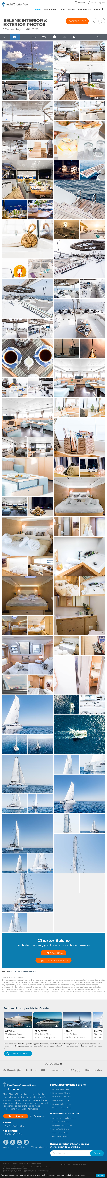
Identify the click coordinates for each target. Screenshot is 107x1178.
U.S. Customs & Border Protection (23, 971)
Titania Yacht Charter (60, 1133)
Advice (97, 9)
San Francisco (11, 1130)
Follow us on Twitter (12, 1142)
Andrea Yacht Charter (61, 1129)
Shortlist (81, 3)
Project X (41, 1031)
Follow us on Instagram (19, 1142)
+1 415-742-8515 (12, 1134)
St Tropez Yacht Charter (61, 1089)
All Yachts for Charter (19, 1053)
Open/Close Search (103, 9)
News (62, 9)
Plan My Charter (15, 1116)
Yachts (37, 9)
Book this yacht (77, 21)
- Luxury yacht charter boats (15, 4)
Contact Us (8, 1147)
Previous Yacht (94, 21)
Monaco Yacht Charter (61, 1093)
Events (71, 9)
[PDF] (75, 37)
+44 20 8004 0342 (13, 1125)
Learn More (80, 1175)
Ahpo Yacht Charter (60, 1136)
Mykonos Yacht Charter (61, 1104)
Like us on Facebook (5, 1142)
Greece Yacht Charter (61, 1100)
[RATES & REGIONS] (55, 37)
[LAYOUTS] (35, 37)
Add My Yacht (22, 1147)
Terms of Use (65, 1164)
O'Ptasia (10, 1031)
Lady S (68, 1031)
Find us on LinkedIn (26, 1142)
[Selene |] (15, 91)
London (7, 1122)
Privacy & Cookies (79, 1164)
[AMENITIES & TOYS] (45, 37)
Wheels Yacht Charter (61, 1122)
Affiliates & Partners (39, 1147)
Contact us (39, 1116)
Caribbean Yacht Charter (62, 1108)
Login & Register (98, 3)
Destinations (50, 9)
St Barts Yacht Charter (61, 1097)
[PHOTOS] (15, 37)
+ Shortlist (99, 37)
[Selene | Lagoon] (28, 60)
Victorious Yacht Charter (62, 1125)
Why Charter (84, 9)
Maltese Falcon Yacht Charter (64, 1118)
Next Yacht (102, 21)
